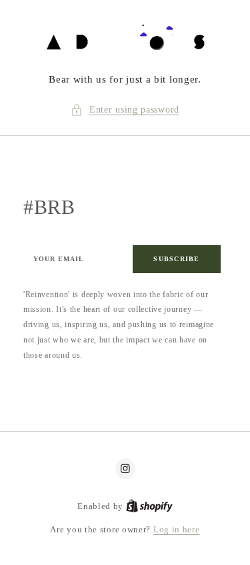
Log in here (176, 529)
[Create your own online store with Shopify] (149, 506)
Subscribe (176, 259)
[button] (125, 110)
